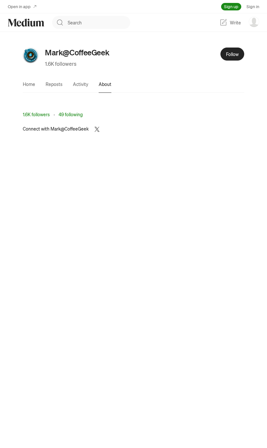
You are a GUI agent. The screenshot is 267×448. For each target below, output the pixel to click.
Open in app (19, 6)
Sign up (231, 6)
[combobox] (99, 22)
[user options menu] (254, 22)
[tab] (29, 84)
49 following (71, 114)
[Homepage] (26, 23)
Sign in (252, 6)
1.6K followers (61, 63)
